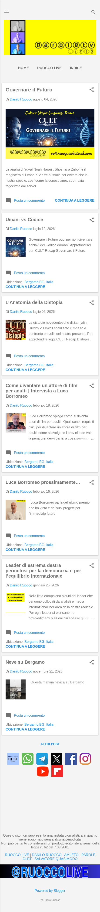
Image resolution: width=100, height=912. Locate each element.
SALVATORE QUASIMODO (56, 859)
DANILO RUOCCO (47, 855)
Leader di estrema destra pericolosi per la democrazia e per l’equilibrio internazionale (43, 571)
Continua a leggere (74, 200)
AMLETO (71, 855)
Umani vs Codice (24, 219)
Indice (76, 68)
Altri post (50, 744)
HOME (23, 68)
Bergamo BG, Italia (38, 282)
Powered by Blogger (50, 891)
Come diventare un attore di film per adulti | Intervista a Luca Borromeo (41, 391)
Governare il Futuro (29, 90)
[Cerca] (93, 13)
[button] (91, 90)
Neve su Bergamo (25, 662)
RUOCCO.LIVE (49, 68)
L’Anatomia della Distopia (34, 302)
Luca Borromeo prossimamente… (43, 482)
